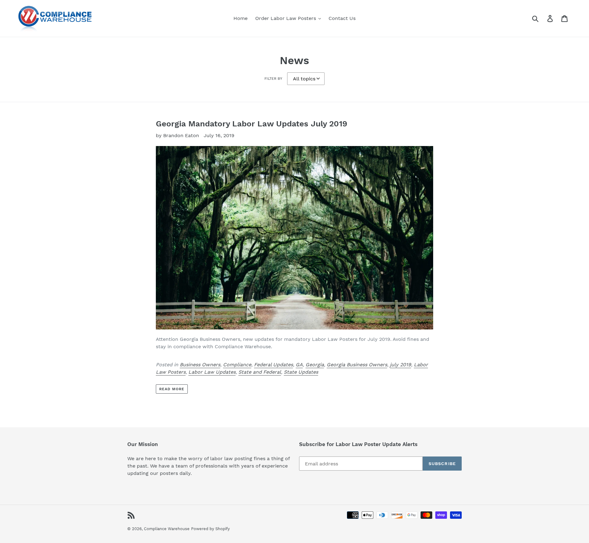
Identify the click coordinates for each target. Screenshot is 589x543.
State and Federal (259, 372)
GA (299, 365)
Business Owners (200, 365)
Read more (171, 389)
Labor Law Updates (212, 372)
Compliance (237, 365)
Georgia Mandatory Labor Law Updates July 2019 (251, 123)
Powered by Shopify (210, 528)
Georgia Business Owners (357, 365)
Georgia (315, 365)
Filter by (273, 78)
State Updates (301, 372)
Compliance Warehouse (167, 528)
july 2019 (400, 365)
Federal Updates (273, 365)
